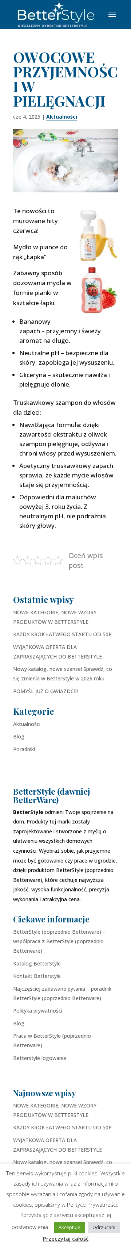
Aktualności (61, 116)
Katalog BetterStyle (37, 963)
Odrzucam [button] (103, 1227)
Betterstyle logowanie (39, 1058)
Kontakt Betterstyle (37, 975)
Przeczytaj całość (65, 1238)
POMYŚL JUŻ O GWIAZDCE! (45, 691)
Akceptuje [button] (69, 1227)
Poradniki (24, 749)
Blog (18, 736)
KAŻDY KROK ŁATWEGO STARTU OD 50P (62, 634)
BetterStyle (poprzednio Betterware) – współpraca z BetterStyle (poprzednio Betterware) (59, 941)
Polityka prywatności (37, 1010)
